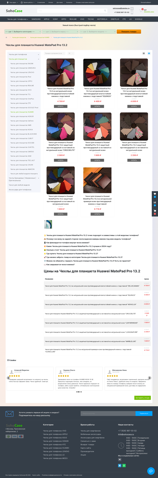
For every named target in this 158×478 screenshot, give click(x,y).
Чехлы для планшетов (18, 59)
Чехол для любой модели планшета (24, 174)
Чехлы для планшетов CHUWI (21, 165)
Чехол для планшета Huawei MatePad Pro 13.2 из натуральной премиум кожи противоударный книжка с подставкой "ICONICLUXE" (97, 201)
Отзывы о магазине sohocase (85, 2)
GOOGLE (138, 19)
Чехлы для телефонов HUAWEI (56, 448)
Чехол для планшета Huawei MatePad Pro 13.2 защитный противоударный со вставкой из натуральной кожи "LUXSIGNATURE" (134, 147)
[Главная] (7, 37)
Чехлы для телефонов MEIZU (55, 458)
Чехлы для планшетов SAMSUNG (23, 68)
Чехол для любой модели (19, 185)
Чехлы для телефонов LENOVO (56, 451)
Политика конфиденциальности (52, 475)
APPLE (47, 19)
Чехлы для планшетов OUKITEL (22, 147)
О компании (41, 2)
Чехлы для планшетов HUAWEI (22, 112)
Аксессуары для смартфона (92, 438)
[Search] (105, 11)
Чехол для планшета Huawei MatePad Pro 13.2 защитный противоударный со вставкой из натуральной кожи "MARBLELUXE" (61, 201)
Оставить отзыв (142, 398)
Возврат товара (87, 444)
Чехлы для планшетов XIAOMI (21, 63)
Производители (87, 451)
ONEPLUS (115, 19)
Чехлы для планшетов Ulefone (21, 121)
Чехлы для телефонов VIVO (54, 431)
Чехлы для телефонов (17, 19)
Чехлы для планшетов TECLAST (22, 160)
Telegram (119, 465)
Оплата (50, 2)
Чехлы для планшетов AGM (20, 156)
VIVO (82, 19)
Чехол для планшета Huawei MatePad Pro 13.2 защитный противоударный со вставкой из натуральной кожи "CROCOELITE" (90, 314)
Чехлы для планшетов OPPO (21, 81)
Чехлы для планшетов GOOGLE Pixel (24, 107)
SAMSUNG (36, 19)
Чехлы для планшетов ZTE (20, 103)
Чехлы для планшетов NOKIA (21, 129)
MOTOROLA (102, 19)
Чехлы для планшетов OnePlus (22, 99)
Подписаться (144, 413)
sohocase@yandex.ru (121, 8)
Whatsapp (124, 465)
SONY (55, 19)
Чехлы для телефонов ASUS (55, 438)
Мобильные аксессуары (91, 434)
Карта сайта (86, 448)
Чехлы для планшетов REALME (22, 85)
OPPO (63, 19)
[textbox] (60, 32)
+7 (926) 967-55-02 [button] (127, 431)
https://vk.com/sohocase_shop (132, 8)
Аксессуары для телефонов (20, 190)
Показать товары (128, 31)
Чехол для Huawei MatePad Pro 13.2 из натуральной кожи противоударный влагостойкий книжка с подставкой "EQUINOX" (90, 295)
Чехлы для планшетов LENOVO (22, 72)
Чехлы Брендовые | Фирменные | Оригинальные (22, 179)
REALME (73, 19)
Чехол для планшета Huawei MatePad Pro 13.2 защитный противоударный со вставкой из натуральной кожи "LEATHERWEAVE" (97, 147)
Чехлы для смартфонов (90, 431)
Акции (83, 455)
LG (130, 19)
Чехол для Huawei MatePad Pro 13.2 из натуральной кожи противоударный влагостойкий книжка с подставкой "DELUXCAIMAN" (60, 93)
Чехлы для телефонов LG (53, 455)
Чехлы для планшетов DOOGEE (22, 143)
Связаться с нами (88, 441)
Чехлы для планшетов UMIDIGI (22, 151)
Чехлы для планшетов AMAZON (22, 169)
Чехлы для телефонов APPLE (55, 434)
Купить (60, 106)
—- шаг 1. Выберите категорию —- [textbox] (20, 31)
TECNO (91, 19)
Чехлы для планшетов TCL (20, 94)
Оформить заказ (149, 11)
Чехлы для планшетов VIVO (20, 90)
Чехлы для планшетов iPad (20, 77)
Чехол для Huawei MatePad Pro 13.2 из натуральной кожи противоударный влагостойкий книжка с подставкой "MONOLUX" (134, 93)
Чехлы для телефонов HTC (54, 444)
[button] (27, 2)
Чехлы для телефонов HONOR (55, 441)
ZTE (124, 19)
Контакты (69, 2)
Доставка (60, 2)
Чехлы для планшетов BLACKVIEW (23, 134)
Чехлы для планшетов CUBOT (21, 138)
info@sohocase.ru (126, 434)
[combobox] (23, 31)
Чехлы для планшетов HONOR (22, 116)
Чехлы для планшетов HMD (20, 125)
